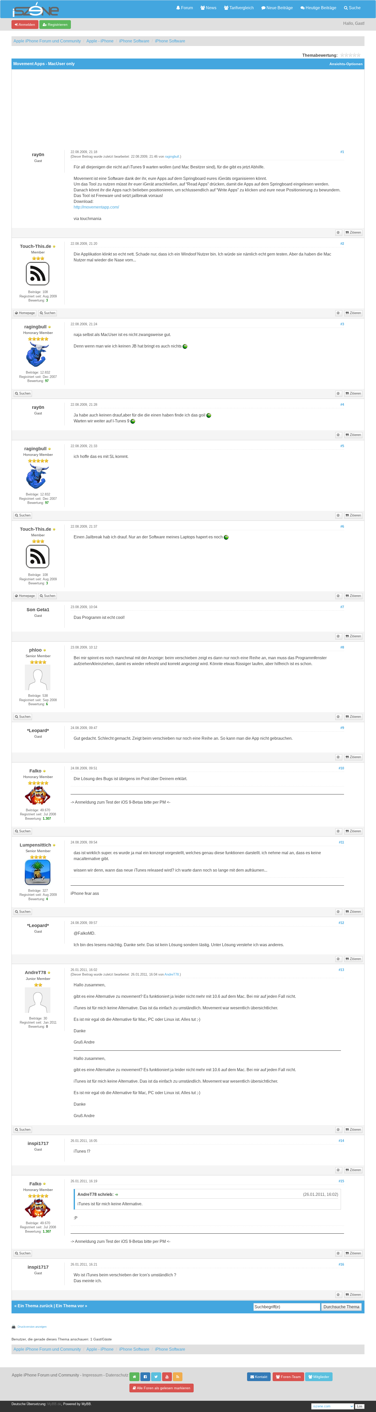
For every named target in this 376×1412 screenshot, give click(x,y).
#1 (342, 152)
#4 (342, 405)
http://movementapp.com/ (96, 207)
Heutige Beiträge (320, 8)
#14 (341, 1141)
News (210, 8)
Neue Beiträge (279, 8)
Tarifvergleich (241, 8)
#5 (342, 446)
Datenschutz (117, 1375)
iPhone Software (134, 41)
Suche (354, 8)
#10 (341, 768)
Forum (186, 8)
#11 (341, 842)
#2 (342, 244)
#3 (342, 324)
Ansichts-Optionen (346, 64)
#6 (342, 526)
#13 (341, 970)
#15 (341, 1181)
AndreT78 (171, 974)
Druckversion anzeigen (32, 1326)
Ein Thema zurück (35, 1306)
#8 (342, 647)
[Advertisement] (188, 111)
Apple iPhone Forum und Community (47, 41)
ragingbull (172, 156)
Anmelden (26, 24)
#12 (341, 923)
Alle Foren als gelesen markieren (163, 1388)
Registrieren (57, 24)
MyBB (86, 1404)
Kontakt (260, 1377)
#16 (341, 1264)
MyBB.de (54, 1404)
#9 (342, 728)
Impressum (92, 1375)
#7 (342, 607)
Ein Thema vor (70, 1306)
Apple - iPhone (100, 41)
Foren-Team (290, 1377)
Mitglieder (320, 1377)
